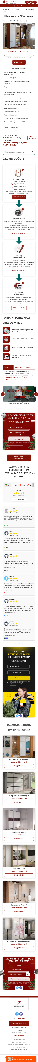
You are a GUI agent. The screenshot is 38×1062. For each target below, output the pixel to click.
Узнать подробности (31, 137)
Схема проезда (19, 1035)
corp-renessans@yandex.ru (19, 1027)
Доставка (18, 367)
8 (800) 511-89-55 (20, 184)
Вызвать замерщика (19, 233)
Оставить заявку (19, 197)
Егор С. (11, 576)
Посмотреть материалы (19, 457)
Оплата (28, 367)
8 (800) (19, 1019)
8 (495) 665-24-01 (20, 187)
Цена (6, 367)
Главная (6, 10)
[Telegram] (17, 715)
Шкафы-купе (16, 10)
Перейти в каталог (19, 307)
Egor (10, 554)
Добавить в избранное (19, 1039)
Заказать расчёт (19, 62)
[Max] (20, 715)
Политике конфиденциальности (19, 443)
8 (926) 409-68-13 (20, 189)
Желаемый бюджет (20, 432)
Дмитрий (12, 621)
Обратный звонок (19, 1023)
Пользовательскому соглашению (15, 445)
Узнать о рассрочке (19, 270)
